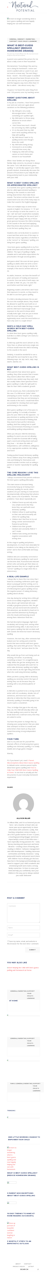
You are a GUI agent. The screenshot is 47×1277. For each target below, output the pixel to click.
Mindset (21, 39)
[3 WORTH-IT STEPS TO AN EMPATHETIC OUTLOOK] (23, 1230)
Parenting (30, 39)
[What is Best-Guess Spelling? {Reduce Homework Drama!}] (23, 803)
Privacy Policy (19, 1266)
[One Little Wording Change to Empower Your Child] (23, 1124)
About (18, 1264)
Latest (31, 1266)
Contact (27, 1264)
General (13, 39)
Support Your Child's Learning (23, 41)
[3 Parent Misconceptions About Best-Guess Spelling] (23, 1026)
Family (13, 1083)
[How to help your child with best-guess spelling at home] (23, 979)
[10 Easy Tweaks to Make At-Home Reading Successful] (23, 1072)
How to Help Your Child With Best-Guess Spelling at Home (22, 769)
